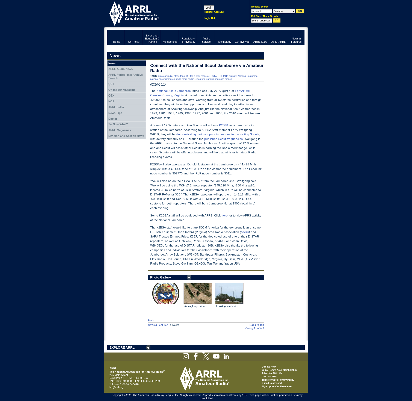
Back (151, 320)
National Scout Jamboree (173, 90)
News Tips (115, 113)
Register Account (214, 12)
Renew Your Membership (283, 370)
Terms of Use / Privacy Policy (278, 379)
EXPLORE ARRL (122, 347)
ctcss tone (179, 76)
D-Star (189, 76)
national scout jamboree (162, 79)
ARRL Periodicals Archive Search (125, 76)
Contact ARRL (270, 376)
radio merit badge (185, 79)
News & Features (158, 325)
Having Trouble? (254, 328)
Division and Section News (126, 136)
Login (209, 7)
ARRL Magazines (119, 130)
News (111, 63)
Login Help (210, 18)
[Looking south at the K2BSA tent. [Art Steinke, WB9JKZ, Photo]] (229, 293)
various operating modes (219, 79)
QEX (111, 95)
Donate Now (269, 366)
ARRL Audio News (120, 69)
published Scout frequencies (223, 139)
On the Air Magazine (121, 89)
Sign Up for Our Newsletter (277, 386)
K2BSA (223, 125)
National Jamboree (248, 76)
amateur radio (165, 76)
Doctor (112, 118)
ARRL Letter (116, 107)
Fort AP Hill (216, 76)
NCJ (111, 101)
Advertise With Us (272, 373)
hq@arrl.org (116, 387)
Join (264, 370)
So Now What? (118, 124)
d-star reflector (201, 76)
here (224, 215)
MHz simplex (230, 76)
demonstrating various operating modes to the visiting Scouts (217, 134)
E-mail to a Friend (272, 383)
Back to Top (257, 325)
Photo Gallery (160, 277)
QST (111, 84)
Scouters (200, 79)
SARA (245, 232)
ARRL (149, 13)
